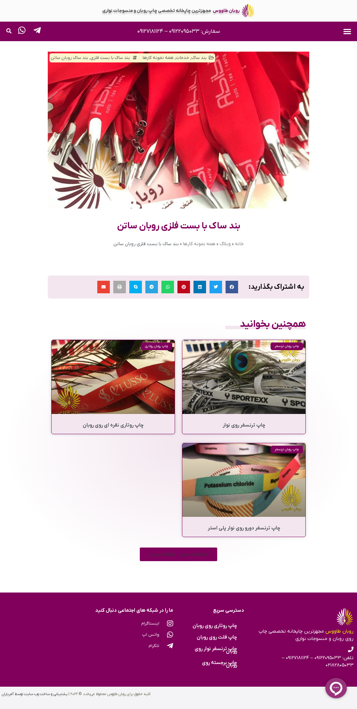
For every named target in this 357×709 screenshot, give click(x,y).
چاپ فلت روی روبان (217, 637)
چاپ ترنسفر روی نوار (244, 425)
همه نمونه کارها (199, 244)
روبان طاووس (226, 11)
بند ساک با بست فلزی (110, 58)
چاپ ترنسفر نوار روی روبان (216, 650)
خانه (239, 244)
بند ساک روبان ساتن (69, 58)
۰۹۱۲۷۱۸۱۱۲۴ (150, 31)
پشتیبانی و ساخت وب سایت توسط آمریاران (34, 694)
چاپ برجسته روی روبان (219, 664)
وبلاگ (225, 244)
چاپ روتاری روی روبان (214, 626)
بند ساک (199, 58)
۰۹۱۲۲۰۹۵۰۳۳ (184, 31)
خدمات (182, 58)
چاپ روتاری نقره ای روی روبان (113, 425)
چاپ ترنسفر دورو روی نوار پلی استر (244, 528)
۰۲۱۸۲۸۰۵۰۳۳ (340, 665)
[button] (347, 31)
